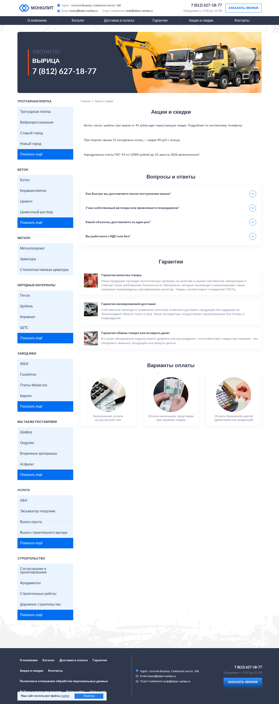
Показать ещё (31, 154)
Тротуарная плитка (35, 112)
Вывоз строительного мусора (43, 532)
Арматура (28, 259)
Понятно (88, 696)
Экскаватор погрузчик (37, 511)
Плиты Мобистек (33, 385)
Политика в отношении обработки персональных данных (64, 681)
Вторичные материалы (38, 453)
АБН (23, 500)
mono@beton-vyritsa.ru (83, 10)
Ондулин (27, 443)
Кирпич (26, 396)
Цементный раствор (36, 212)
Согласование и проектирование (33, 570)
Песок (25, 295)
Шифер (26, 432)
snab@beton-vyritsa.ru (139, 10)
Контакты (242, 20)
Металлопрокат (32, 248)
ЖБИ (24, 364)
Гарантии (160, 20)
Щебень (26, 306)
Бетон (25, 180)
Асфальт (27, 464)
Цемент (26, 201)
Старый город (31, 133)
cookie (65, 696)
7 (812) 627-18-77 (206, 5)
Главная (85, 101)
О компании (37, 20)
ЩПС (24, 327)
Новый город (30, 144)
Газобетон (28, 374)
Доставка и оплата (119, 20)
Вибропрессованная (36, 122)
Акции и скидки (201, 20)
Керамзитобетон (33, 191)
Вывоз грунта (31, 522)
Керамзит (27, 317)
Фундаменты (30, 583)
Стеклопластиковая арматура (44, 270)
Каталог (78, 20)
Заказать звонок (243, 8)
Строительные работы (38, 594)
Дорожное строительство (40, 604)
